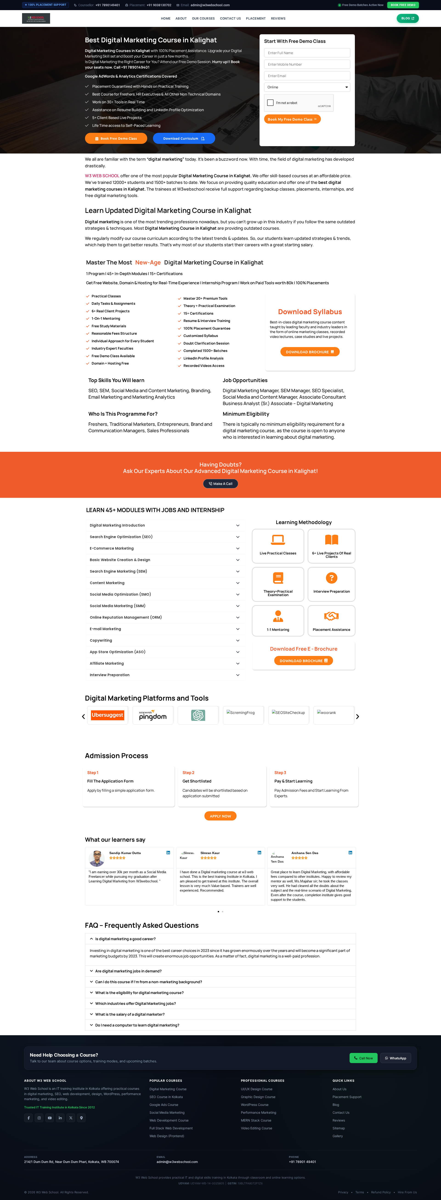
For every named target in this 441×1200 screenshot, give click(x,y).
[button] (218, 911)
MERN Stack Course (256, 1120)
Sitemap (339, 1128)
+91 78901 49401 (302, 1162)
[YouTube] (49, 1117)
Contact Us (230, 18)
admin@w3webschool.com (205, 5)
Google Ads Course (164, 1105)
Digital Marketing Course (168, 1089)
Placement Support (347, 1097)
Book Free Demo (403, 5)
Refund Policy (381, 1192)
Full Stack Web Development (171, 1128)
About (181, 18)
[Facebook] (28, 1117)
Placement (256, 18)
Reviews (278, 18)
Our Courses (203, 18)
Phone (294, 1157)
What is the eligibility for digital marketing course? (139, 992)
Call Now (366, 1058)
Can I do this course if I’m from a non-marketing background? (148, 981)
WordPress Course (255, 1105)
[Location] (81, 1117)
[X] (70, 1117)
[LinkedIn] (60, 1117)
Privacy (343, 1192)
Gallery (338, 1136)
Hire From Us (407, 1192)
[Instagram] (39, 1117)
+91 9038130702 (150, 5)
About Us (339, 1089)
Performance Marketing (258, 1112)
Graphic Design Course (258, 1097)
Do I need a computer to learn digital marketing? (137, 1025)
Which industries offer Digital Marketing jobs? (135, 1003)
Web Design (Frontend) (167, 1136)
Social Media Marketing (167, 1112)
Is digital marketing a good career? (125, 938)
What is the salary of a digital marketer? (130, 1014)
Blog (336, 1105)
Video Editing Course (256, 1128)
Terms (359, 1192)
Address (30, 1157)
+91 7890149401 (99, 5)
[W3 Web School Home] (36, 18)
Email (161, 1157)
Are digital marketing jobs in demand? (128, 971)
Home (165, 18)
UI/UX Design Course (256, 1089)
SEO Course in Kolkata (166, 1097)
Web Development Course (169, 1120)
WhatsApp (398, 1058)
